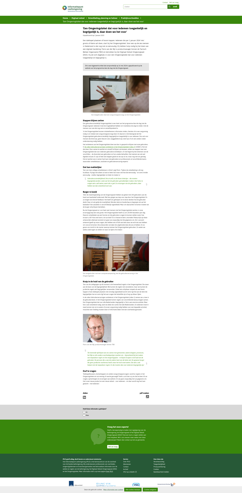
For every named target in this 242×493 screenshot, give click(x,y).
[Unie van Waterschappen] (106, 485)
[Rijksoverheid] (76, 485)
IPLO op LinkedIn (130, 472)
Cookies (156, 469)
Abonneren (127, 464)
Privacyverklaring (159, 467)
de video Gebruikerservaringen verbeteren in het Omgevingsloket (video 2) (110, 147)
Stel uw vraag (173, 2)
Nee (87, 415)
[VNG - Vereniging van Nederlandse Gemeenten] (136, 485)
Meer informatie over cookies (113, 489)
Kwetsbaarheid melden (161, 472)
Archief (125, 469)
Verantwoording (159, 461)
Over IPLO (109, 471)
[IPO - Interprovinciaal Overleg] (166, 485)
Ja (86, 412)
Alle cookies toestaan (133, 489)
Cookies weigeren (150, 489)
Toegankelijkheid (159, 464)
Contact (165, 2)
